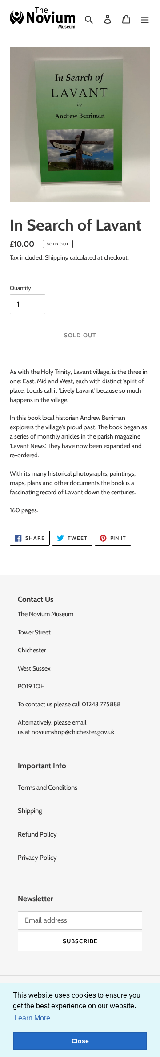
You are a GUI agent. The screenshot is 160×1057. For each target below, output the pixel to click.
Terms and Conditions (47, 787)
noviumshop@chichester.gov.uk (73, 732)
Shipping (56, 257)
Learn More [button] (32, 1018)
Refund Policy (37, 834)
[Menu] (145, 18)
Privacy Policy (37, 858)
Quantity (20, 287)
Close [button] (80, 1041)
